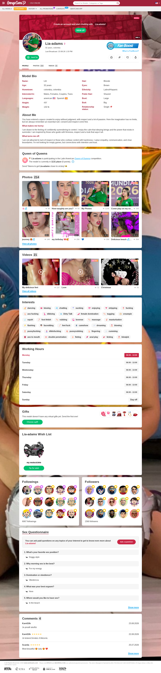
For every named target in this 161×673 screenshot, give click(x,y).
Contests (60, 9)
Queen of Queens (82, 158)
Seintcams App (76, 9)
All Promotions (46, 9)
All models (7, 9)
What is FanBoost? (130, 51)
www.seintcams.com (31, 663)
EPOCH (49, 663)
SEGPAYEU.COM (60, 663)
